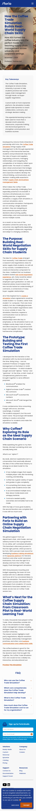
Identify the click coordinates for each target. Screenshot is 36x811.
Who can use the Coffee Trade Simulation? (14, 681)
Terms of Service (18, 739)
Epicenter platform (14, 556)
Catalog (5, 760)
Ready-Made (7, 749)
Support (6, 768)
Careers (22, 752)
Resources (23, 768)
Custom (5, 752)
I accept (26, 805)
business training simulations (22, 553)
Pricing (5, 763)
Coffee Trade (17, 258)
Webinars (22, 773)
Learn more (15, 805)
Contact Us (6, 771)
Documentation (8, 773)
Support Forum (8, 776)
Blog (20, 771)
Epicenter (6, 758)
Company (23, 747)
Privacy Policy (7, 739)
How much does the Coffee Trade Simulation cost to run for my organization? (16, 707)
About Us (22, 749)
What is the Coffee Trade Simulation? (15, 699)
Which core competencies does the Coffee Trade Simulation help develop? (15, 690)
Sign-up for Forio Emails (19, 724)
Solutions (6, 747)
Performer (6, 755)
